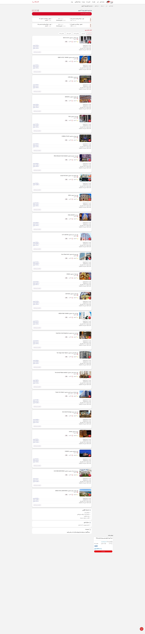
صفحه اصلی (111, 6)
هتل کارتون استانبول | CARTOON (71, 294)
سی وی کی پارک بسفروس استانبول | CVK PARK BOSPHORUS (66, 471)
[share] (38, 10)
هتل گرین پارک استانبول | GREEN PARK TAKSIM (68, 313)
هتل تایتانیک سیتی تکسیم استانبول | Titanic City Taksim (66, 392)
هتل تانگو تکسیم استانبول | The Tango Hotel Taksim (67, 353)
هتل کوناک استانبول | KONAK (72, 274)
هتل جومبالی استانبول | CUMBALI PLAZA (70, 136)
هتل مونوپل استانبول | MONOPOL (71, 97)
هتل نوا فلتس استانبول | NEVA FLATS (70, 38)
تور (106, 6)
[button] (37, 52)
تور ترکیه (102, 6)
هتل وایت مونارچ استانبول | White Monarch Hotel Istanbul (66, 156)
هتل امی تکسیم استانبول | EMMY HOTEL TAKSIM (68, 57)
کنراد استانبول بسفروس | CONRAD (71, 451)
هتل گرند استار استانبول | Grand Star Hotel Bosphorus (67, 333)
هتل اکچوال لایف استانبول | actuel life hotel (69, 175)
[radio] (85, 32)
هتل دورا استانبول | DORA (73, 195)
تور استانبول (96, 6)
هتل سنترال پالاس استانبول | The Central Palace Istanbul (66, 372)
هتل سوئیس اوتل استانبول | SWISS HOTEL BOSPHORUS (66, 491)
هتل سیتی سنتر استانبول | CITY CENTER (70, 235)
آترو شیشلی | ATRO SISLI (73, 77)
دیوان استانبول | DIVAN (73, 431)
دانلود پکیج (34, 10)
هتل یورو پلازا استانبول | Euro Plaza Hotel (69, 254)
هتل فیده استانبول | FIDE (73, 116)
